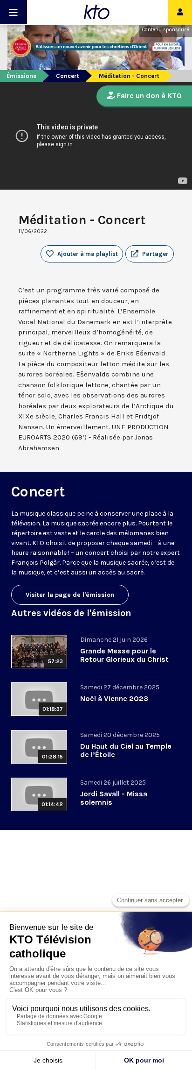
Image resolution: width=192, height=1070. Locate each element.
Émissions (21, 75)
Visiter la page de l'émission (70, 595)
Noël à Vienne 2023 (114, 698)
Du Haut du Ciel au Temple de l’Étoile (125, 750)
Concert (67, 75)
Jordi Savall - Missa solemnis (113, 798)
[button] (149, 254)
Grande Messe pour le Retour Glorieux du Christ (124, 655)
